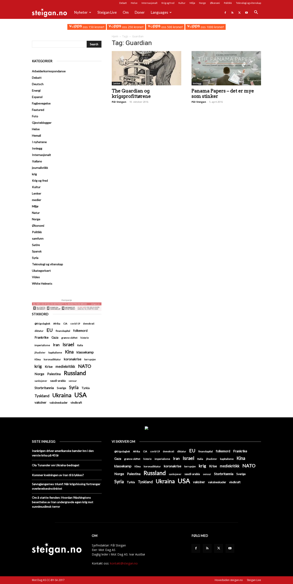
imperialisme (42, 345)
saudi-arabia (58, 380)
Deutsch (38, 84)
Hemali (36, 135)
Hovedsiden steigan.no (229, 580)
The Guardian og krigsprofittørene (131, 93)
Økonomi (215, 3)
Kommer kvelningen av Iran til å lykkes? (58, 475)
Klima (38, 359)
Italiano (37, 161)
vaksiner (41, 402)
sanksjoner (41, 380)
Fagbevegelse (41, 103)
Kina (69, 352)
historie (84, 337)
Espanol (37, 97)
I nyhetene (39, 142)
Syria (35, 258)
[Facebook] (225, 12)
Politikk (228, 3)
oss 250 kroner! (132, 27)
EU (50, 330)
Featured (38, 110)
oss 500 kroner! (171, 27)
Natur (36, 212)
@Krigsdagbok (42, 323)
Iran (56, 345)
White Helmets (42, 283)
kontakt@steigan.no (124, 563)
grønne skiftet (69, 337)
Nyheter (81, 12)
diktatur (39, 330)
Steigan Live (107, 12)
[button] (256, 13)
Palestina (54, 374)
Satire (36, 245)
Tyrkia (86, 388)
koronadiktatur (52, 359)
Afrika (56, 323)
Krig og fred (168, 3)
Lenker (116, 83)
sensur (73, 380)
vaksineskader (59, 402)
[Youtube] (246, 12)
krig (34, 174)
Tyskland (42, 396)
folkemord (80, 330)
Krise (49, 366)
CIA (65, 323)
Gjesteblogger (41, 122)
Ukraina (61, 395)
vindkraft (76, 402)
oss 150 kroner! (93, 27)
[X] (239, 12)
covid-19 (75, 323)
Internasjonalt (149, 3)
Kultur (182, 3)
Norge (202, 3)
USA (80, 394)
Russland (75, 373)
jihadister (40, 352)
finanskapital (63, 330)
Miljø (192, 3)
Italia (80, 345)
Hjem (115, 36)
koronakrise (72, 359)
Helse (134, 3)
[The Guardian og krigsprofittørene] (146, 68)
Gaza (54, 337)
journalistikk (40, 167)
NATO (84, 366)
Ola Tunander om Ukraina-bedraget (55, 465)
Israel (68, 344)
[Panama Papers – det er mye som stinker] (226, 68)
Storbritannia (44, 388)
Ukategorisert (41, 270)
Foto (35, 116)
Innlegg (197, 83)
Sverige (61, 388)
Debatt (123, 3)
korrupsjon (90, 359)
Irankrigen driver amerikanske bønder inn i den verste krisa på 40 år (63, 453)
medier (36, 200)
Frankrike (41, 337)
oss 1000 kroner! (212, 27)
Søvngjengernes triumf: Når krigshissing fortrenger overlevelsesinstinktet (66, 486)
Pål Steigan (119, 101)
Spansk (37, 251)
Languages (159, 12)
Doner (140, 12)
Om (126, 12)
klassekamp (85, 352)
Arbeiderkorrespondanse (49, 71)
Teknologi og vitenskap (248, 3)
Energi (36, 90)
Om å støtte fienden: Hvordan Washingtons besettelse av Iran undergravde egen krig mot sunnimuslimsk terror (62, 502)
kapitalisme (55, 352)
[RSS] (232, 12)
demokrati (88, 323)
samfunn (38, 238)
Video (36, 277)
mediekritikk (65, 366)
